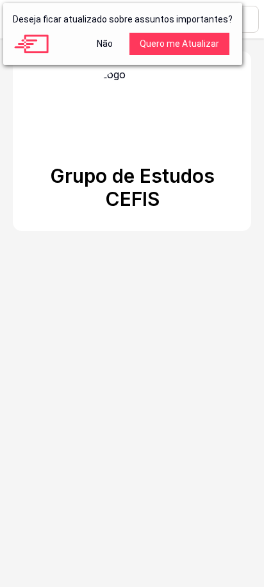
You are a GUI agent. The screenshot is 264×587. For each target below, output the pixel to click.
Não (105, 43)
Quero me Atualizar (179, 43)
